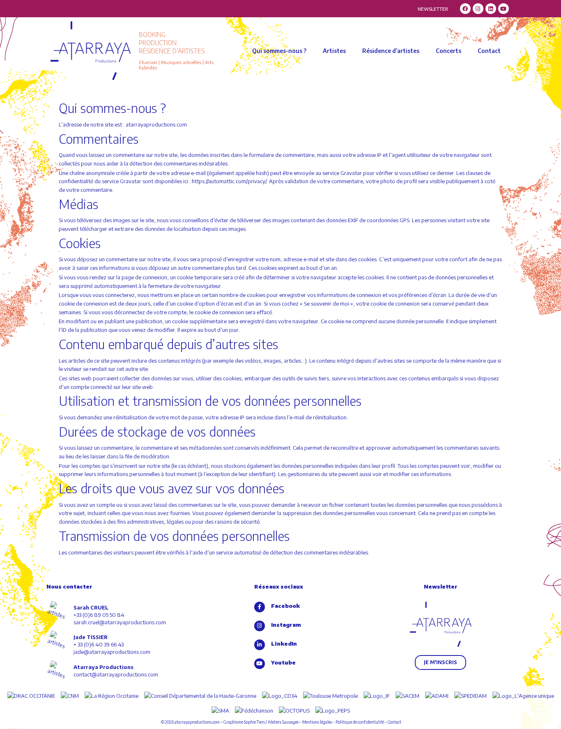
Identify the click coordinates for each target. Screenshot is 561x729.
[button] (440, 662)
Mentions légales (317, 722)
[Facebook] (465, 8)
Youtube (283, 662)
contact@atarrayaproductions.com (116, 674)
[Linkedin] (490, 8)
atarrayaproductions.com (197, 722)
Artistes (334, 50)
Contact (489, 50)
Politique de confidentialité (360, 722)
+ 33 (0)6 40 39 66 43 (99, 644)
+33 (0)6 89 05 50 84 (99, 615)
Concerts (448, 50)
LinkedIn (284, 643)
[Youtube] (503, 8)
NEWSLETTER (433, 8)
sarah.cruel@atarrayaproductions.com (120, 622)
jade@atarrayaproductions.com (112, 652)
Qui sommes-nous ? (279, 50)
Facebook (285, 606)
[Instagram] (478, 8)
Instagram (286, 624)
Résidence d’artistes (390, 50)
